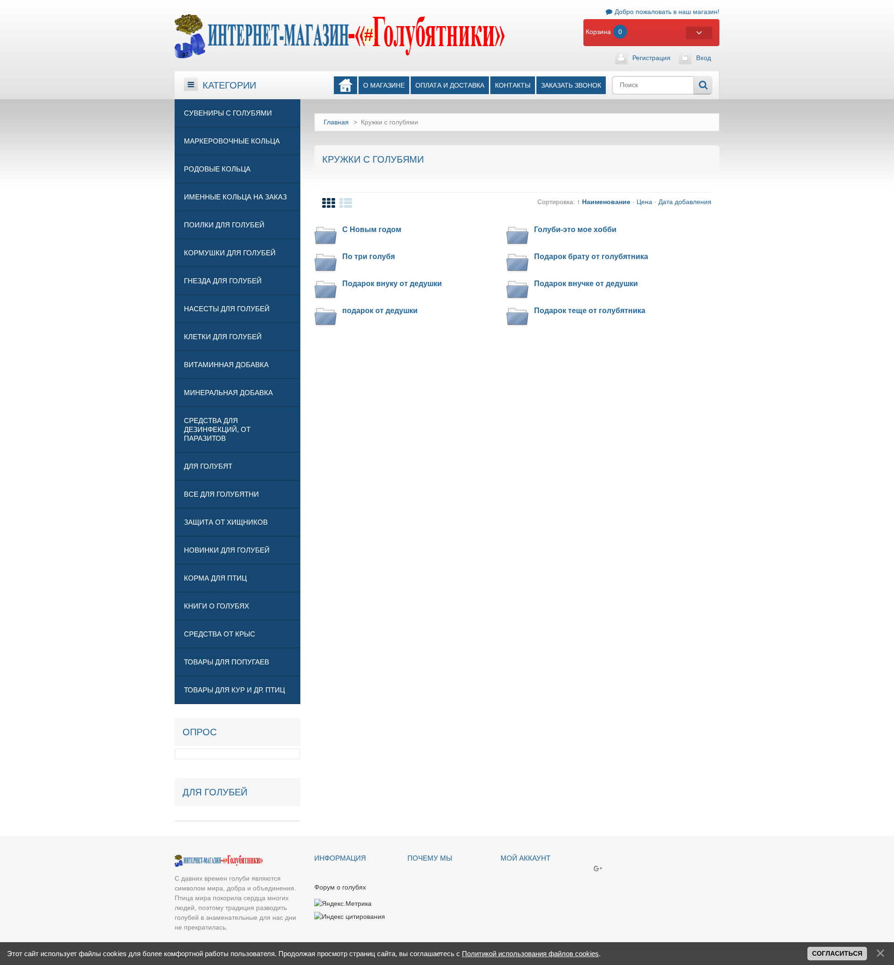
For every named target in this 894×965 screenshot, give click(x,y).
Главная (336, 122)
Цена (644, 201)
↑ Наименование (603, 201)
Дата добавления (684, 201)
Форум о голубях (340, 887)
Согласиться (837, 953)
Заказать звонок (571, 85)
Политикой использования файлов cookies (530, 954)
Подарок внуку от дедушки (392, 283)
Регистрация (651, 58)
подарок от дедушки (380, 311)
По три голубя (368, 256)
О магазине (384, 85)
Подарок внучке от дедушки (586, 283)
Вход (703, 58)
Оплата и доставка (449, 85)
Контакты (512, 85)
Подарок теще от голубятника (589, 311)
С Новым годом (371, 229)
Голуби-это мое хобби (575, 229)
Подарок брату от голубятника (591, 256)
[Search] (702, 85)
